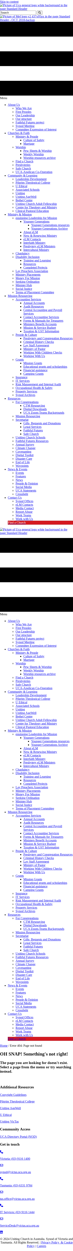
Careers (41, 1246)
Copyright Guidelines (13, 1094)
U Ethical (6, 1115)
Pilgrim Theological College (17, 1101)
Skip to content (9, 1)
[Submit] (39, 13)
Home (4, 1045)
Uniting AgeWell (10, 1108)
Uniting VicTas (9, 1121)
